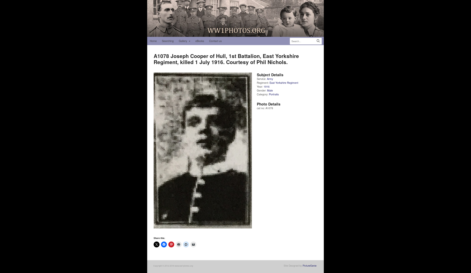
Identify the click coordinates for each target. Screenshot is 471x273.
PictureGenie (309, 265)
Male (270, 90)
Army (270, 79)
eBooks (199, 41)
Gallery (183, 41)
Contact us (215, 41)
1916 (267, 86)
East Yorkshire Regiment (284, 82)
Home (153, 41)
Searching (168, 41)
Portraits (274, 94)
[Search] (318, 40)
